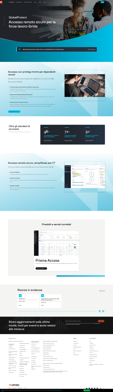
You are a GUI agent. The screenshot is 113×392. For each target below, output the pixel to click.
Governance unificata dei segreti (48, 356)
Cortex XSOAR (33, 362)
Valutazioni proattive (46, 365)
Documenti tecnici (92, 360)
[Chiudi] (112, 390)
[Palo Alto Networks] (11, 2)
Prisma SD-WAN (22, 372)
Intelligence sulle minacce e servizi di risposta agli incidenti (52, 363)
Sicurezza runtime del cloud (35, 351)
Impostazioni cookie (87, 390)
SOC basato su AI (34, 356)
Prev (99, 40)
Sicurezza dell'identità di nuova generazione (50, 341)
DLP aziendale (22, 366)
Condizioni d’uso (97, 323)
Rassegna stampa (76, 354)
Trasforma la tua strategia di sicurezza (49, 369)
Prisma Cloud (33, 353)
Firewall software (22, 347)
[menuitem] (12, 2)
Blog (90, 341)
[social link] (86, 388)
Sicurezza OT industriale (12, 370)
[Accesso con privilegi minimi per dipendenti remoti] (85, 85)
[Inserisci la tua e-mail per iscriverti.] (81, 321)
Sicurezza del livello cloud (35, 349)
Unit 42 (90, 362)
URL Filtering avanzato (12, 357)
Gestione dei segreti (46, 354)
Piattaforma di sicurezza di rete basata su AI (16, 341)
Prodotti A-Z (91, 352)
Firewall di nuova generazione (24, 343)
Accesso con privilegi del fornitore (48, 360)
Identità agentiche (46, 352)
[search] (98, 2)
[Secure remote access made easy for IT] (85, 176)
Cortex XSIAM (33, 358)
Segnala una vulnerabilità (93, 356)
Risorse (44, 2)
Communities (91, 343)
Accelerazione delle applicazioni (24, 361)
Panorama (21, 355)
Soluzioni (40, 2)
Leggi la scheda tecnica (13, 111)
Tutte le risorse (102, 290)
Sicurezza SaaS (11, 372)
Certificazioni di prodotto (93, 354)
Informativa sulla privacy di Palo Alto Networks (73, 324)
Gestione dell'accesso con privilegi (48, 343)
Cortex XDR (33, 360)
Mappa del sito (91, 358)
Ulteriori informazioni (91, 49)
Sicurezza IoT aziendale (12, 365)
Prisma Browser (22, 370)
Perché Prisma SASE (19, 2)
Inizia (102, 2)
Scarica (20, 305)
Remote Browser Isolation (23, 374)
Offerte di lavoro (75, 343)
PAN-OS (21, 353)
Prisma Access (22, 368)
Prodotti (35, 2)
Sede (74, 352)
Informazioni (75, 341)
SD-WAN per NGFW (22, 351)
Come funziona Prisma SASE (28, 2)
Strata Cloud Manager (23, 349)
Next (103, 40)
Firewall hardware (22, 345)
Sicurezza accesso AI (12, 348)
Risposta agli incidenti (46, 367)
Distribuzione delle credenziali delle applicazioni (50, 358)
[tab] (4, 18)
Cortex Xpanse (33, 364)
